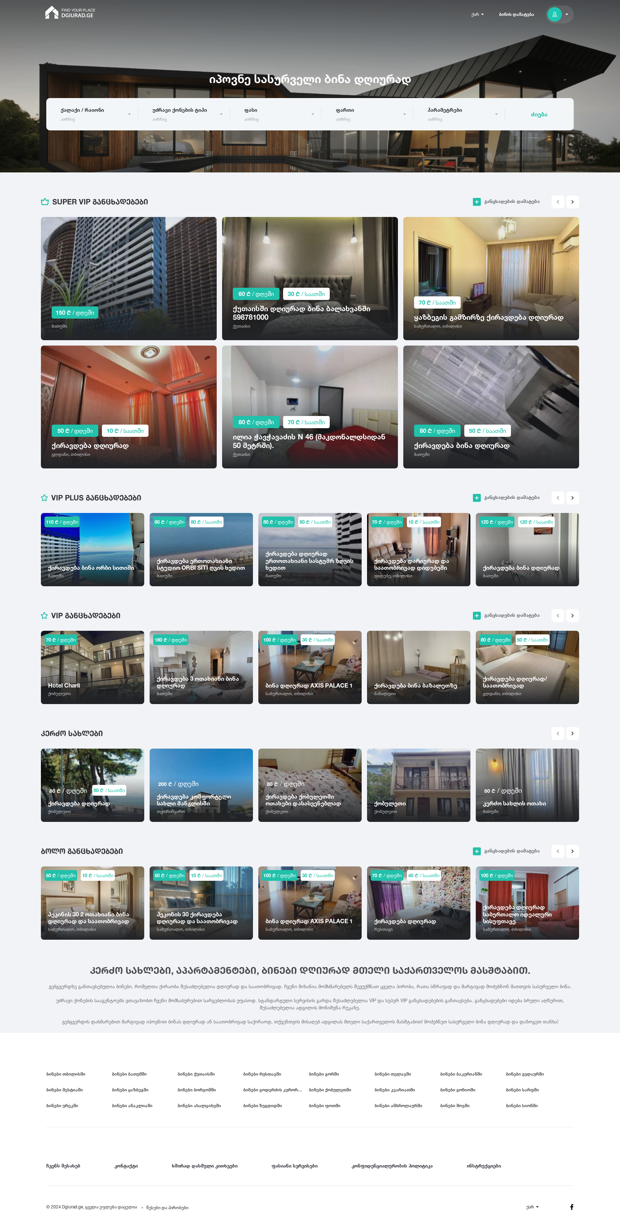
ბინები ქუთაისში (196, 1074)
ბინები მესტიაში (64, 1089)
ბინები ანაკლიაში (132, 1105)
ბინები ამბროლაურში (398, 1105)
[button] (572, 201)
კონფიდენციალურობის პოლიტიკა (392, 1166)
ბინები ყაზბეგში (130, 1089)
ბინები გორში (324, 1074)
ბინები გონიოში (457, 1089)
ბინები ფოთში (324, 1105)
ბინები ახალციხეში (199, 1105)
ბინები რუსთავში (262, 1074)
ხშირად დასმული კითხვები (205, 1166)
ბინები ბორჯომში (197, 1089)
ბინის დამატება (516, 14)
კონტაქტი (126, 1166)
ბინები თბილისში (65, 1074)
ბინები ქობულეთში (330, 1089)
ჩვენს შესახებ (63, 1166)
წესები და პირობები (167, 1207)
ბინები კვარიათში (395, 1089)
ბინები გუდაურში (525, 1074)
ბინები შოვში (455, 1105)
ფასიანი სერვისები (295, 1166)
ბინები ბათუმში (129, 1074)
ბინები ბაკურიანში (461, 1074)
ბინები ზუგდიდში (262, 1105)
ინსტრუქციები (484, 1166)
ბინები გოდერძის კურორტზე (274, 1089)
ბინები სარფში (522, 1089)
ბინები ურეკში (62, 1105)
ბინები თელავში (393, 1074)
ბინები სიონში (522, 1105)
